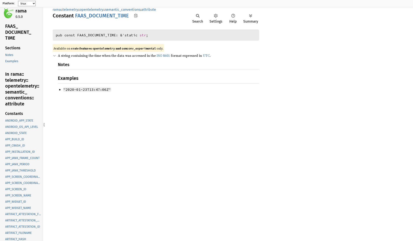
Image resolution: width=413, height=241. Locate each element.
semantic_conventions (122, 10)
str (143, 35)
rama (21, 11)
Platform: (9, 3)
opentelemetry (91, 10)
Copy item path (135, 15)
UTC (206, 55)
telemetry (70, 10)
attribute (149, 10)
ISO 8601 (163, 55)
